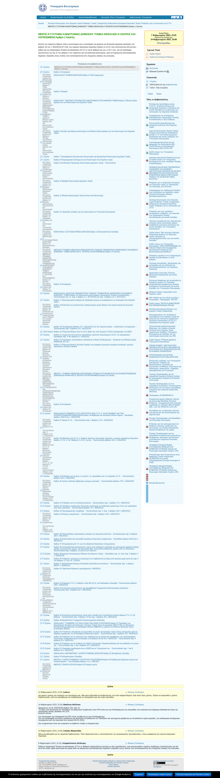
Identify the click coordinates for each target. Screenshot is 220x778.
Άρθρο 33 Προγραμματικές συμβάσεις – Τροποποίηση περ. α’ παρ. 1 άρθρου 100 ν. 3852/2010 (92, 511)
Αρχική (43, 17)
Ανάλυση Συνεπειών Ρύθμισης (162, 57)
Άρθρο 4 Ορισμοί (60, 91)
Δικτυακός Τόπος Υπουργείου (113, 17)
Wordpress (157, 767)
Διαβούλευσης (171, 85)
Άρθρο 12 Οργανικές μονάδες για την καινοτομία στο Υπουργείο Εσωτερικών (84, 212)
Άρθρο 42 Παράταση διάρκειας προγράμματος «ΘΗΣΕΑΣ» (77, 569)
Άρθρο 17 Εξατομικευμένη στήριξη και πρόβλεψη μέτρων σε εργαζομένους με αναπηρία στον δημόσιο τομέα (94, 301)
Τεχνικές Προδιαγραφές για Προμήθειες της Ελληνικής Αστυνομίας (165, 419)
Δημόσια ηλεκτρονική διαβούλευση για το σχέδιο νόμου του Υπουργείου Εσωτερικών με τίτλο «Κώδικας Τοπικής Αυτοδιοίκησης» (165, 160)
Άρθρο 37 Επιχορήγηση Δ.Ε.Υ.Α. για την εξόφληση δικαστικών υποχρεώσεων (84, 544)
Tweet (150, 94)
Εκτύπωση (154, 68)
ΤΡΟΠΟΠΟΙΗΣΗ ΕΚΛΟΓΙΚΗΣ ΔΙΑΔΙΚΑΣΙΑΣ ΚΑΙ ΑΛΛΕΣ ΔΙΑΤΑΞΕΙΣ (163, 356)
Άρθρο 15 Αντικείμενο (62, 284)
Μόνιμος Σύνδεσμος (136, 692)
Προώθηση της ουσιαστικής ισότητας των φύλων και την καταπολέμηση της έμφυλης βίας (164, 412)
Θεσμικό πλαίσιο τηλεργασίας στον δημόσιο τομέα (163, 293)
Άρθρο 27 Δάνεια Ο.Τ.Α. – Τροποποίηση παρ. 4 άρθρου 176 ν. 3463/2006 (83, 420)
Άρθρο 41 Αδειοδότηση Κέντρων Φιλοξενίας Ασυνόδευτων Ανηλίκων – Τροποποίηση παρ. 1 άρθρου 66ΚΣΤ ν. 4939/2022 (94, 564)
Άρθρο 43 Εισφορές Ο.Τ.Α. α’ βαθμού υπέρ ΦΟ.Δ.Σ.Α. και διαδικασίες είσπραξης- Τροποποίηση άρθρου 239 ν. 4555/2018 (95, 584)
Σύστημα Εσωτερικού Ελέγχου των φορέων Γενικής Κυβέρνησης (163, 310)
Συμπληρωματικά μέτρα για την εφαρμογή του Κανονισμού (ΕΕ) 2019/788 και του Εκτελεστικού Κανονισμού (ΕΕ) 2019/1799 (162, 145)
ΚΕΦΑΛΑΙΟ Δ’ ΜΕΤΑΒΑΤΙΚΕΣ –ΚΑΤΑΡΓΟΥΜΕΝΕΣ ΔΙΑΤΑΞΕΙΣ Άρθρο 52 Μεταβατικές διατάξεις (91, 653)
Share (158, 94)
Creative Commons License (163, 761)
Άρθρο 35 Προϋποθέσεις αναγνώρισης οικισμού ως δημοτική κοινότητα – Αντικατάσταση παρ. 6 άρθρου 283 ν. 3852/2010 (95, 535)
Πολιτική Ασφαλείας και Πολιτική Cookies (113, 763)
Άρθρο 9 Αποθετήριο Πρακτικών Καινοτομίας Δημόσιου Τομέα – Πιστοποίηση (85, 163)
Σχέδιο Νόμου (155, 54)
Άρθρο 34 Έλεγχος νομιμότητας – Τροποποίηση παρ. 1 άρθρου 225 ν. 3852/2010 (87, 514)
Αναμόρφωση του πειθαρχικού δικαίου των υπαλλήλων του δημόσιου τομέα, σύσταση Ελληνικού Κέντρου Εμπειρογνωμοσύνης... (164, 193)
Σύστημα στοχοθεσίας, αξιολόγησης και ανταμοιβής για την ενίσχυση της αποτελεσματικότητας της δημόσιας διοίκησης (165, 266)
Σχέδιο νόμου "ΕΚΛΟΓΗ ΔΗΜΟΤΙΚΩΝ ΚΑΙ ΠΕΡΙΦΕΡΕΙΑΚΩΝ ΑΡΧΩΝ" (164, 304)
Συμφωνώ (139, 775)
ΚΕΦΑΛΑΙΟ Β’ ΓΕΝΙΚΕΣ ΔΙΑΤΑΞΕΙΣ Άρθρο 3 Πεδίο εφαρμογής (79, 75)
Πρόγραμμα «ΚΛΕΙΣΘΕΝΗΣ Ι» (161, 395)
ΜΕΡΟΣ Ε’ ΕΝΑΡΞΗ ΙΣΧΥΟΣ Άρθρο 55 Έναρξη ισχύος (75, 665)
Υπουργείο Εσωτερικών (64, 6)
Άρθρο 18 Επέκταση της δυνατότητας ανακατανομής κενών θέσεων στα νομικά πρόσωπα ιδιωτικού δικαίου (93, 306)
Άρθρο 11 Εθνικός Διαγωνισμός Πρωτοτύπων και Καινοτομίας (78, 195)
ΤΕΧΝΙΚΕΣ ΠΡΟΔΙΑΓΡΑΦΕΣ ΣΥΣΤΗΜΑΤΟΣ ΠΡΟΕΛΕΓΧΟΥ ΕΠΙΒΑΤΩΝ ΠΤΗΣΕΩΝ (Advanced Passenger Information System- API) (163, 448)
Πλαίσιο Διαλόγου (113, 766)
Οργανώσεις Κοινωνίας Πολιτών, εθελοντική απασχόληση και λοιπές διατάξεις (163, 275)
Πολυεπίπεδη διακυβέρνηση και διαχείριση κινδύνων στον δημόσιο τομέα (163, 125)
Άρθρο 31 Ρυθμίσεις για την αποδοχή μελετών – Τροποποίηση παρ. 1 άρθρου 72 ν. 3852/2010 (92, 503)
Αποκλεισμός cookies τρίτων (159, 775)
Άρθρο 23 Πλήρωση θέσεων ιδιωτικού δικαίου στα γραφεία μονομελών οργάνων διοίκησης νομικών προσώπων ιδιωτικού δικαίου (93, 345)
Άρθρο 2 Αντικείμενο (62, 72)
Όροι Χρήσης (113, 764)
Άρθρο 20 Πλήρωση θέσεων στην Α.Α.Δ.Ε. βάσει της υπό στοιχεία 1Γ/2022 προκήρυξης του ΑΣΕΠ (93, 332)
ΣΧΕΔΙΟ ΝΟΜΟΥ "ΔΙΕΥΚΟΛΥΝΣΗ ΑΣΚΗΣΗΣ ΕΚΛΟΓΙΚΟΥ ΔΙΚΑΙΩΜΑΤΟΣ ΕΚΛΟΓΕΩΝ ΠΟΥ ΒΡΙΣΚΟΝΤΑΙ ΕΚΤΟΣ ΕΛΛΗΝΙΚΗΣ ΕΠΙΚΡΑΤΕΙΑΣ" (164, 348)
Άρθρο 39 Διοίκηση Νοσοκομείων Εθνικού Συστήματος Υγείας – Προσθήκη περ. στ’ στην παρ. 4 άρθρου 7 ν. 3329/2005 (96, 555)
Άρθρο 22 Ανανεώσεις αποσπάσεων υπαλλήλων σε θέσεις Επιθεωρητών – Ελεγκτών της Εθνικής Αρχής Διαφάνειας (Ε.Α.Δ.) (95, 340)
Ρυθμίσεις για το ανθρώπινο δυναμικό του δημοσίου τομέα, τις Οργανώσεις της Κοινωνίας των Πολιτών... (164, 184)
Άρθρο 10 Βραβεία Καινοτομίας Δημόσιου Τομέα (73, 181)
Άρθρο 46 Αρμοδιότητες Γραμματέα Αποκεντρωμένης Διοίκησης (79, 620)
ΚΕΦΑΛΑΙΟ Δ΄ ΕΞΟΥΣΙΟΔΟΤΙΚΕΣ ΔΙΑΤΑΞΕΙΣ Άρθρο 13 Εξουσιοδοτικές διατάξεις (86, 232)
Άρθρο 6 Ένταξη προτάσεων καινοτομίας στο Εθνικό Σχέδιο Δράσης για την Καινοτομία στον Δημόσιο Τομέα (94, 132)
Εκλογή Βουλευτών (157, 483)
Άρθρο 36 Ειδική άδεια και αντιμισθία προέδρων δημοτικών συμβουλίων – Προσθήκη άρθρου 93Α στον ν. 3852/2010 (96, 540)
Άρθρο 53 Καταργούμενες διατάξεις (68, 656)
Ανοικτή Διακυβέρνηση (88, 17)
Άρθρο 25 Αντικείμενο (62, 404)
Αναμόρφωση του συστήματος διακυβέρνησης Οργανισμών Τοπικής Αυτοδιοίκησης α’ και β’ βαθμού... (164, 117)
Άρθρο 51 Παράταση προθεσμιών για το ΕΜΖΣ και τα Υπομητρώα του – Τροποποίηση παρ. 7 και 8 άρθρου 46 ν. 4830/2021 (93, 649)
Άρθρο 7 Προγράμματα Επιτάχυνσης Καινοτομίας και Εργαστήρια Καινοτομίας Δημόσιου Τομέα (92, 157)
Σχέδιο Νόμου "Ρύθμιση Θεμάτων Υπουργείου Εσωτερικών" (162, 341)
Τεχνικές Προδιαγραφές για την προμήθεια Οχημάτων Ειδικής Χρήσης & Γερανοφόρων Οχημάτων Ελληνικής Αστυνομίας (164, 377)
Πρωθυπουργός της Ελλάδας (62, 17)
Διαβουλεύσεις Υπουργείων (141, 17)
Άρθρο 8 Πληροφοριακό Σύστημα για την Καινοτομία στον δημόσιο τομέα (83, 160)
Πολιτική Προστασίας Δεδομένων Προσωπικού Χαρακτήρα (114, 761)
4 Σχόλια (153, 81)
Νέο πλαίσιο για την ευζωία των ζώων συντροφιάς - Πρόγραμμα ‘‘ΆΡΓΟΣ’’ (164, 299)
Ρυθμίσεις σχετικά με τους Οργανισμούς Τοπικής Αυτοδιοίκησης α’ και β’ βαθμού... (165, 257)
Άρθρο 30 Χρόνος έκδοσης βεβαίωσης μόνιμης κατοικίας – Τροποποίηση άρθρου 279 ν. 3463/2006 (94, 481)
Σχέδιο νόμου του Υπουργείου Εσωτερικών (161, 153)
